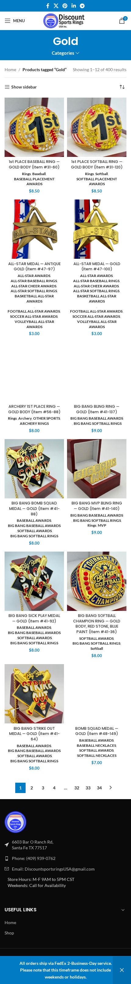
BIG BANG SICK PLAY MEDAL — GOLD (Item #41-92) (34, 618)
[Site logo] (65, 20)
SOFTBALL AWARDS (34, 530)
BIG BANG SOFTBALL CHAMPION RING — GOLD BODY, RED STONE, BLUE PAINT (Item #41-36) (96, 623)
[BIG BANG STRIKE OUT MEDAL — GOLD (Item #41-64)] (34, 693)
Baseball (39, 174)
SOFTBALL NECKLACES (96, 755)
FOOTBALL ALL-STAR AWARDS (34, 311)
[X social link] (55, 5)
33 (88, 787)
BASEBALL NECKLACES (96, 745)
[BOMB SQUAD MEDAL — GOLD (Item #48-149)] (96, 693)
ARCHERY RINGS (34, 423)
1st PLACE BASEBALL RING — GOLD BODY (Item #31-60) (34, 164)
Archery (25, 418)
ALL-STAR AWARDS (34, 275)
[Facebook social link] (47, 5)
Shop (9, 932)
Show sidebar (24, 87)
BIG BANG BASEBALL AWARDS (96, 418)
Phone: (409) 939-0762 (33, 858)
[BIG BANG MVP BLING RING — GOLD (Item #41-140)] (96, 468)
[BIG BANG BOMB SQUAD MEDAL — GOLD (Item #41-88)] (34, 468)
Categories (63, 53)
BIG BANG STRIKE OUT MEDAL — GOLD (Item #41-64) (34, 734)
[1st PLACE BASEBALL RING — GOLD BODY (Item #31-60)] (34, 127)
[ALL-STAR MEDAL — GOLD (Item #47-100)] (96, 229)
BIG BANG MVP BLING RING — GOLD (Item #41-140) (97, 506)
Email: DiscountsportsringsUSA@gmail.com (53, 868)
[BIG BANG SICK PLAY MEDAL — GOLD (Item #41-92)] (34, 581)
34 (99, 787)
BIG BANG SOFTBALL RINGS (98, 423)
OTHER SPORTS (46, 418)
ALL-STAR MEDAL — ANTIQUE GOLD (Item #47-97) (34, 266)
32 (76, 787)
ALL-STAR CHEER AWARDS (33, 286)
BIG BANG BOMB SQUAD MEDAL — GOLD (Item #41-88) (34, 508)
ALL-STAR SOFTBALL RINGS (34, 291)
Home (10, 69)
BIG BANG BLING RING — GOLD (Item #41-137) (96, 409)
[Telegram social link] (82, 5)
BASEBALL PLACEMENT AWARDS (34, 181)
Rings (26, 174)
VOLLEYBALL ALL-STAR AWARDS (34, 324)
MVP (102, 525)
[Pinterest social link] (65, 5)
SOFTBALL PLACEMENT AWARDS (96, 181)
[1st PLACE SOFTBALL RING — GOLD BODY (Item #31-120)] (96, 127)
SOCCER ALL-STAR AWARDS (34, 316)
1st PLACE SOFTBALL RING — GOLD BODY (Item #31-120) (97, 164)
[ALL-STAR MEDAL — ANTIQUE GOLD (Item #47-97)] (34, 229)
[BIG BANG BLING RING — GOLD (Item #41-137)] (96, 371)
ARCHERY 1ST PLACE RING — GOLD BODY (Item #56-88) (34, 409)
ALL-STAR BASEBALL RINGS (34, 281)
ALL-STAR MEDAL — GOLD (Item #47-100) (96, 266)
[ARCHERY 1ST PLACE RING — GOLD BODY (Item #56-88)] (34, 371)
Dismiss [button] (122, 970)
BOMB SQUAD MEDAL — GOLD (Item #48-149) (96, 731)
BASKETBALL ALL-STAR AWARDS (34, 298)
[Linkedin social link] (73, 5)
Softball (101, 174)
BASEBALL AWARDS (34, 520)
